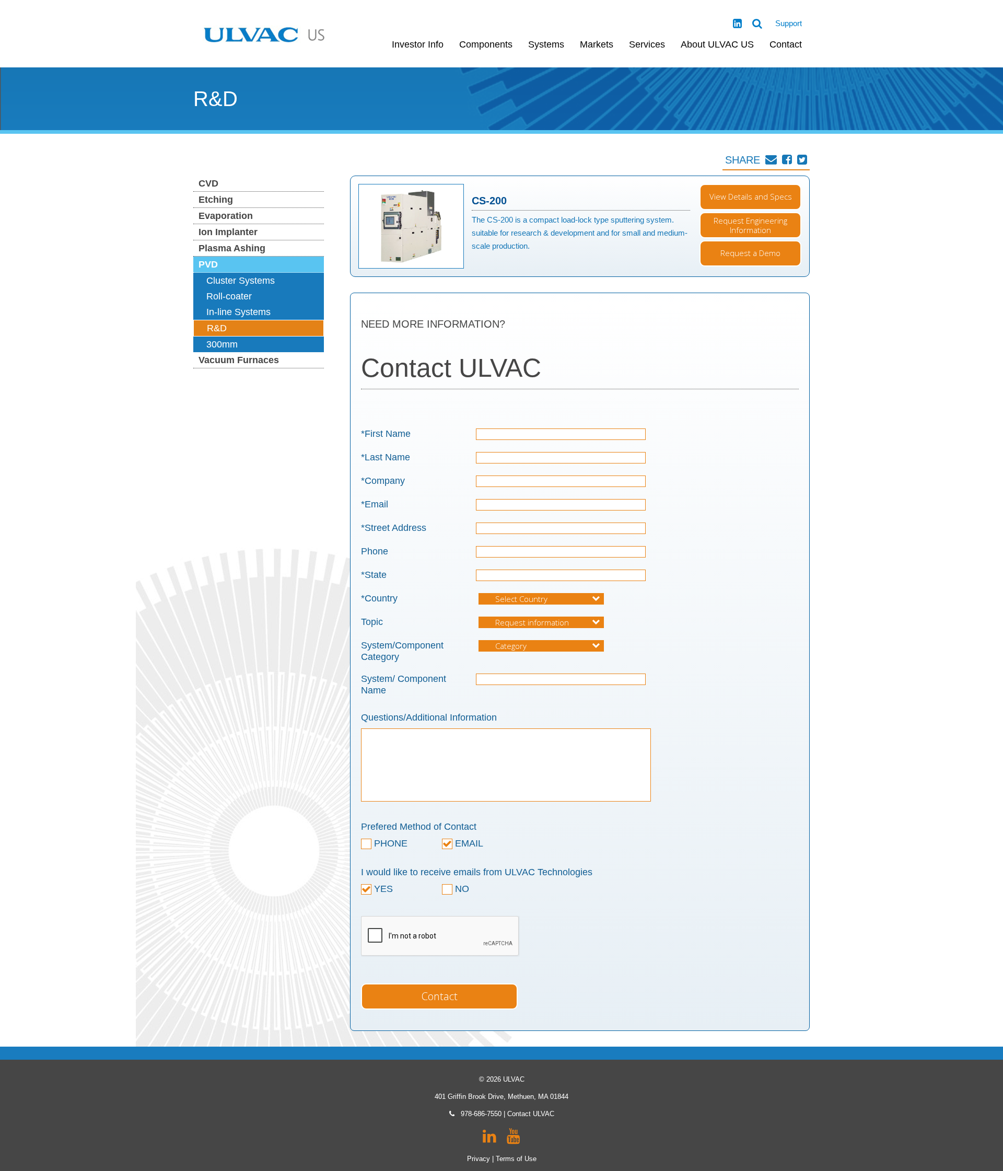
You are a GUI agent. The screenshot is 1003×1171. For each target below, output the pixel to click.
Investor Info (418, 44)
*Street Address (393, 528)
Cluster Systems (240, 280)
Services (647, 44)
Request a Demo (750, 253)
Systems (546, 44)
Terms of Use (516, 1159)
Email (467, 843)
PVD (208, 264)
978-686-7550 (481, 1114)
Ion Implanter (228, 232)
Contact (785, 44)
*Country (379, 598)
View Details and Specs (750, 196)
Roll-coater (229, 296)
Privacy (478, 1159)
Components (485, 44)
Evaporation (226, 216)
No (460, 889)
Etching (216, 199)
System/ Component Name (403, 684)
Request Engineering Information (750, 225)
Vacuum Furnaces (239, 360)
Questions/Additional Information (429, 717)
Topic (372, 622)
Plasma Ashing (232, 248)
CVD (208, 183)
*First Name (386, 433)
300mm (222, 344)
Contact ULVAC (530, 1114)
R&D (217, 328)
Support (788, 23)
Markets (596, 44)
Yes (382, 889)
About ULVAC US (717, 44)
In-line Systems (238, 312)
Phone (374, 551)
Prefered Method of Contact (418, 826)
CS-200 (489, 200)
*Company (383, 481)
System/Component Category (402, 651)
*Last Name (385, 457)
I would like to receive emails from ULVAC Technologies (476, 872)
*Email (374, 504)
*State (374, 575)
